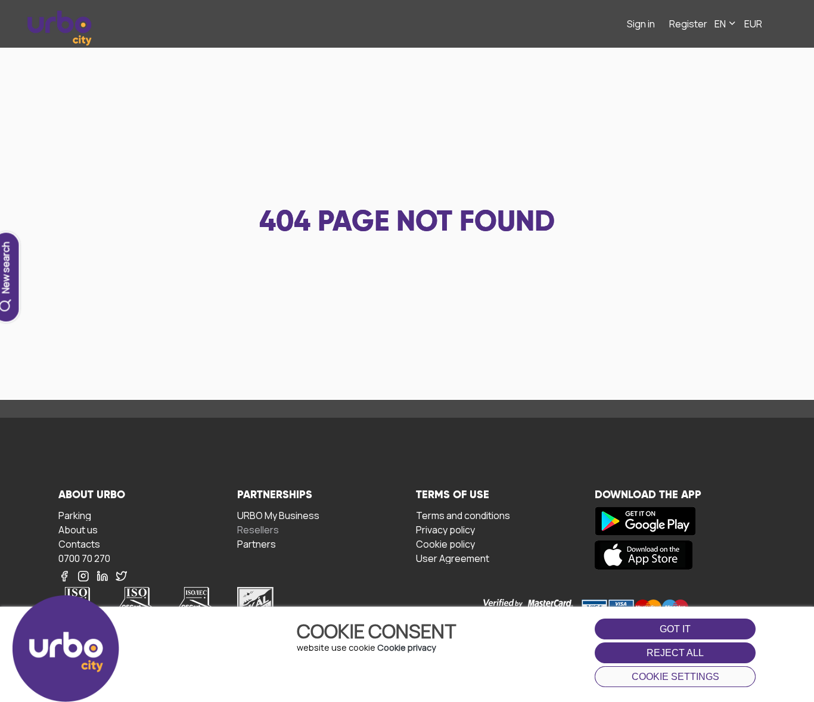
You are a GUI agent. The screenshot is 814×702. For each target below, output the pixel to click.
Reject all (675, 653)
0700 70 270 (84, 558)
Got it (675, 629)
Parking (74, 515)
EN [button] (721, 23)
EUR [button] (753, 23)
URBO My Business (278, 515)
